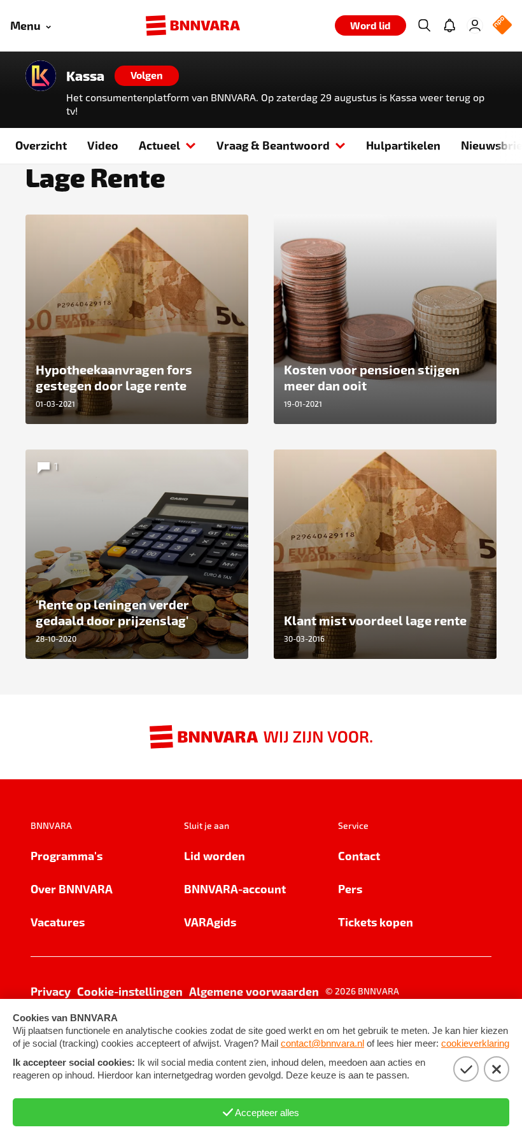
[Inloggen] (475, 25)
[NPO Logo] (502, 25)
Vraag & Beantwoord (273, 145)
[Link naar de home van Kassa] (40, 75)
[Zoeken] (424, 25)
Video (102, 145)
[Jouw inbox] (449, 25)
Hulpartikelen (403, 145)
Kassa (85, 75)
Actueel (159, 145)
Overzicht (41, 145)
